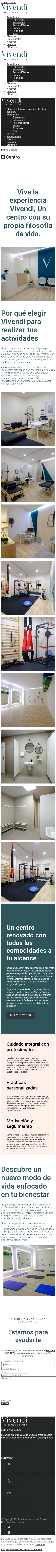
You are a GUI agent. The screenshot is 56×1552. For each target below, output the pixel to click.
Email (10, 1369)
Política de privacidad (16, 1504)
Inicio (4, 149)
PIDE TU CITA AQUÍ (20, 1015)
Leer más (40, 1544)
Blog (4, 1447)
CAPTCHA (6, 1401)
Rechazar (14, 1549)
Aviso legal (9, 1452)
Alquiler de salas (13, 1514)
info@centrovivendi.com (19, 1499)
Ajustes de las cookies (30, 1549)
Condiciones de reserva (17, 1509)
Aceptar (5, 1549)
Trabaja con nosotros (16, 1442)
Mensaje (11, 1375)
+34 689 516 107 (15, 1487)
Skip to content (8, 2)
